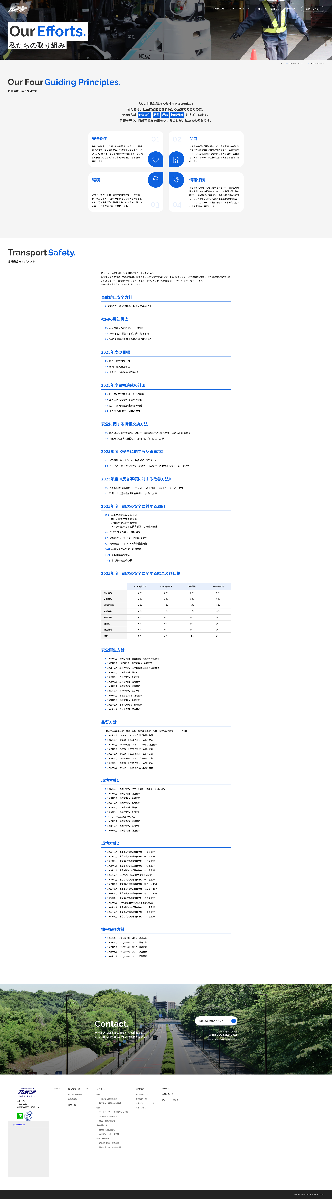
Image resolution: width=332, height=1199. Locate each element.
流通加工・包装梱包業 (108, 1116)
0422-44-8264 (224, 1035)
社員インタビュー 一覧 (145, 1103)
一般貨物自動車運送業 (108, 1099)
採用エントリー (142, 1107)
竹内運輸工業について (298, 63)
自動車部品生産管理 (107, 1130)
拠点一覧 (262, 9)
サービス (100, 1088)
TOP (282, 63)
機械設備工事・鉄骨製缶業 (110, 1147)
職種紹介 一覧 (141, 1099)
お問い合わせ (167, 1094)
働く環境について (143, 1094)
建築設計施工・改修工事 (109, 1143)
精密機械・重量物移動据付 (110, 1103)
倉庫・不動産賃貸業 (107, 1121)
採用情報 (140, 1088)
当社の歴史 (72, 1099)
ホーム (57, 1088)
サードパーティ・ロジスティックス (113, 1112)
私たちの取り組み (75, 1094)
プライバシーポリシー (171, 1100)
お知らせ (275, 9)
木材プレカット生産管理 (109, 1134)
